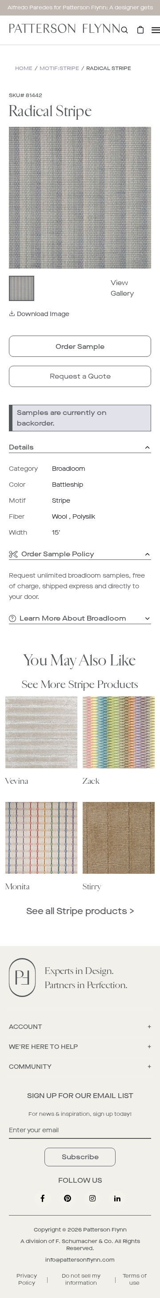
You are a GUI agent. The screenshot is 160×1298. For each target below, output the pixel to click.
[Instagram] (92, 1198)
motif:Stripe (59, 68)
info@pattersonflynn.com (80, 1259)
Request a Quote (80, 376)
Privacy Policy (26, 1279)
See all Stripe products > (80, 911)
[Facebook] (43, 1198)
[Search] (124, 30)
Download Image (43, 314)
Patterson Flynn (105, 1229)
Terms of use (135, 1279)
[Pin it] (68, 1198)
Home (23, 68)
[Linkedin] (117, 1198)
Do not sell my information (81, 1279)
